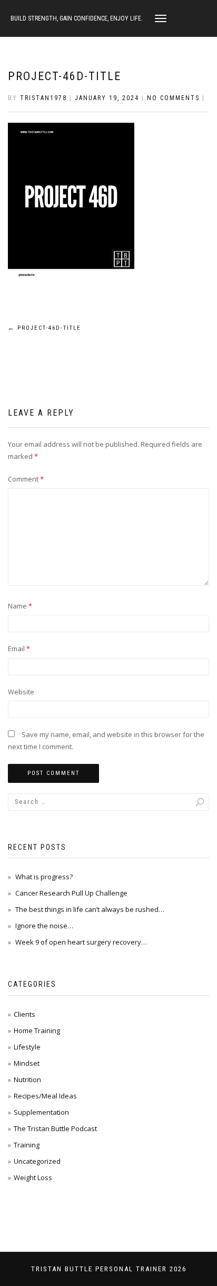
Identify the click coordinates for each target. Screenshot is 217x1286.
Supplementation (41, 1112)
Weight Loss (33, 1177)
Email (19, 648)
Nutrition (27, 1079)
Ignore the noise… (44, 925)
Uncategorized (37, 1161)
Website (21, 691)
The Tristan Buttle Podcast (55, 1128)
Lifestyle (27, 1047)
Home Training (37, 1030)
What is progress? (44, 876)
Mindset (27, 1063)
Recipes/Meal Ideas (45, 1096)
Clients (24, 1014)
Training (27, 1145)
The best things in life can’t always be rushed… (89, 909)
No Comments (173, 98)
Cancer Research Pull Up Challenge (71, 893)
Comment (26, 479)
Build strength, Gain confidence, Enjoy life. (77, 18)
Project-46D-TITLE (64, 76)
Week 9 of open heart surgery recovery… (81, 942)
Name (20, 606)
